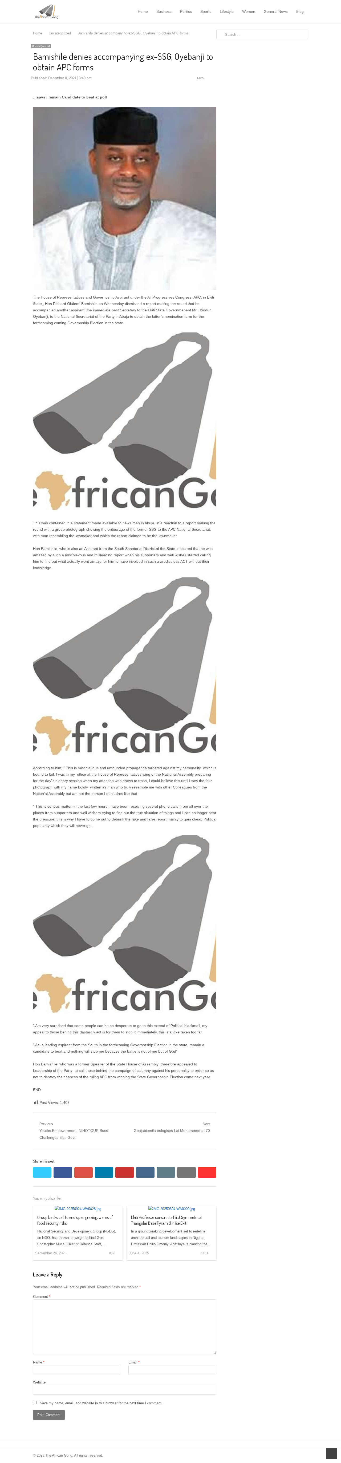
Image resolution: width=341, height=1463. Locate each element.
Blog (300, 11)
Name (38, 1362)
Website (39, 1382)
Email (134, 1362)
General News (276, 11)
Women (248, 11)
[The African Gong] (60, 11)
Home (143, 11)
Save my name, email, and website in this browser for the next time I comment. (101, 1403)
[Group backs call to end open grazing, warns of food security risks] (78, 1209)
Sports (205, 11)
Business (164, 11)
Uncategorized (41, 46)
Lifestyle (227, 11)
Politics (186, 11)
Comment (41, 1297)
